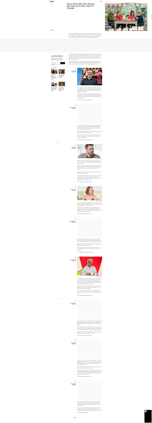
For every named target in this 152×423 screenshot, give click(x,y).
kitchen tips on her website (85, 240)
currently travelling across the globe (89, 93)
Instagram (86, 99)
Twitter (91, 99)
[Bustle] (52, 1)
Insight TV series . (83, 374)
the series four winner (88, 202)
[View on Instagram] (90, 114)
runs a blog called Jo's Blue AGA (87, 127)
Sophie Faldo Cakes (93, 360)
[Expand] (145, 410)
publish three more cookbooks (91, 281)
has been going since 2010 (83, 54)
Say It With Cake (93, 89)
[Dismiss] (150, 410)
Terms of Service (62, 64)
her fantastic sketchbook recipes (93, 208)
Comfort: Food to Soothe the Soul (95, 160)
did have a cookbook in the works (84, 370)
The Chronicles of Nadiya (88, 287)
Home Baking (88, 132)
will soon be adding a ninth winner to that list (88, 61)
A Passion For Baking (98, 131)
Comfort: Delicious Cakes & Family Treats (85, 322)
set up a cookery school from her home (94, 125)
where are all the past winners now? (92, 37)
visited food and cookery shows (96, 240)
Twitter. (92, 252)
